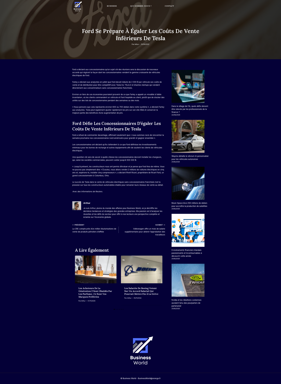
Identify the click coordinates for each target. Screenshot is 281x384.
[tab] (114, 309)
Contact (169, 6)
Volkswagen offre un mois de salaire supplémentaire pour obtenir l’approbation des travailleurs (145, 230)
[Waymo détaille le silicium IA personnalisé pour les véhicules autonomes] (190, 136)
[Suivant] (159, 281)
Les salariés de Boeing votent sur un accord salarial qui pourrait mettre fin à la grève (141, 291)
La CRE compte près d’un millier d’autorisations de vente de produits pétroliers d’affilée (94, 228)
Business (112, 6)
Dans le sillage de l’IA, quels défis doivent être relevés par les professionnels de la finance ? (190, 109)
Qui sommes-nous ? (140, 6)
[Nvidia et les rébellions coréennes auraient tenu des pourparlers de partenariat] (190, 280)
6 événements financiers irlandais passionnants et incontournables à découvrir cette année (187, 253)
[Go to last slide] (78, 281)
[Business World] (77, 6)
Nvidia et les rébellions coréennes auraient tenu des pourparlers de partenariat (186, 303)
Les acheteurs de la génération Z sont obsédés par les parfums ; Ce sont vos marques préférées (95, 292)
